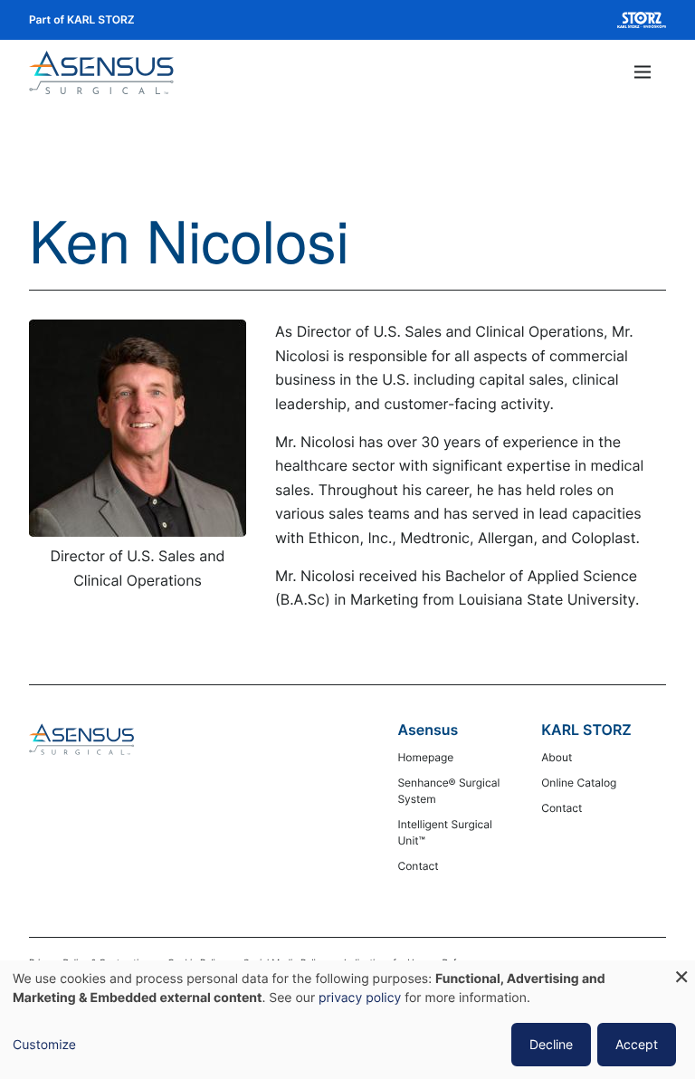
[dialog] (347, 1019)
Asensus (427, 730)
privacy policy (360, 998)
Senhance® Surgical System (448, 791)
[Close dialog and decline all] (681, 971)
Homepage (425, 757)
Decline (551, 1044)
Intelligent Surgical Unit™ (444, 832)
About (556, 757)
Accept (636, 1044)
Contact (417, 866)
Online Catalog (578, 782)
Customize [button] (44, 1045)
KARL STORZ (586, 730)
